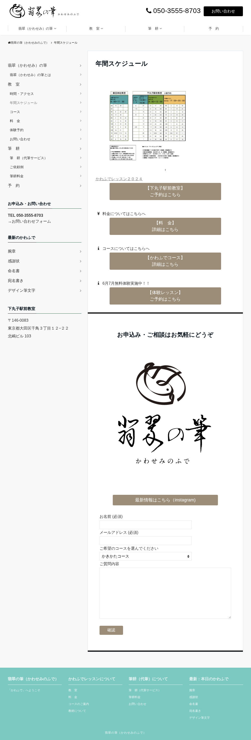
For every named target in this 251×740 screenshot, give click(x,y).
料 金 (15, 121)
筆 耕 (153, 28)
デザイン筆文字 (21, 290)
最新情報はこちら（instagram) (165, 500)
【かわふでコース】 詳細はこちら (165, 261)
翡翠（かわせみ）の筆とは (30, 75)
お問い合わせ (223, 11)
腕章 (12, 251)
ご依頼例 (17, 167)
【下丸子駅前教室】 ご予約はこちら (165, 191)
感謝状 (14, 261)
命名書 (14, 271)
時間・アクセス (22, 94)
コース (15, 112)
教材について (77, 711)
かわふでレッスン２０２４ (119, 179)
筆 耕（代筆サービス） (29, 158)
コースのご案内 (78, 704)
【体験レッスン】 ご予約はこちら (165, 296)
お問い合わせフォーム (31, 221)
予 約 (214, 28)
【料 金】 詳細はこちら (165, 226)
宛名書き (16, 281)
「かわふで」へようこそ (24, 690)
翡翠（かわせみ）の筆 (35, 28)
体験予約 (17, 130)
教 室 (94, 28)
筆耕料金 (17, 176)
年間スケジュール (23, 103)
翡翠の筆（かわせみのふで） (125, 732)
